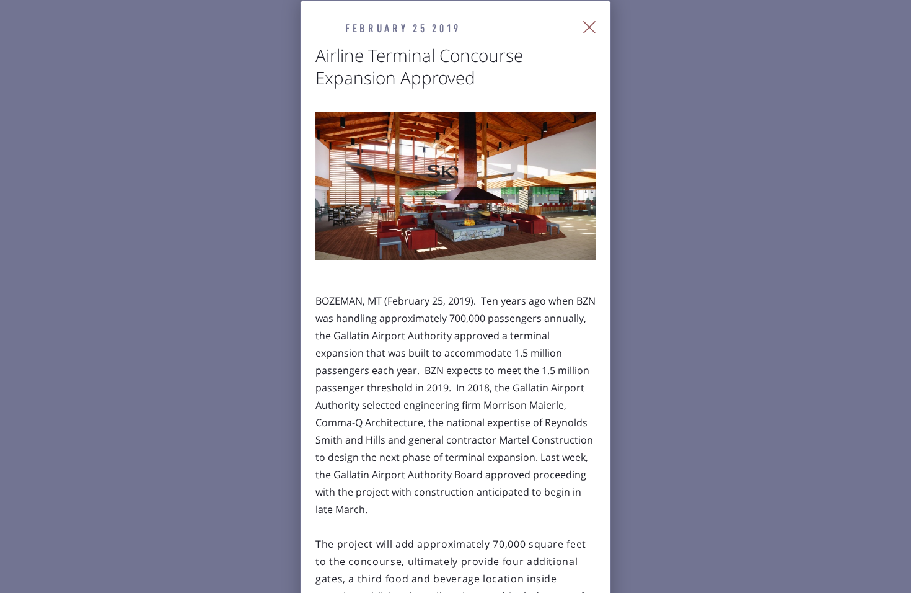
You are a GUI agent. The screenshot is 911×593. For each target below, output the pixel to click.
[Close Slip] (589, 27)
